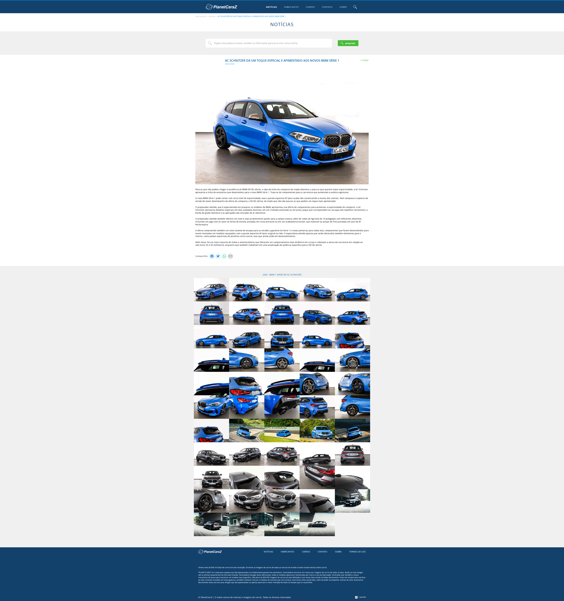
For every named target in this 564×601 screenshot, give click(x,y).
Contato (327, 7)
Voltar (365, 60)
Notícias (271, 7)
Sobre (343, 7)
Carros (310, 7)
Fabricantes (291, 7)
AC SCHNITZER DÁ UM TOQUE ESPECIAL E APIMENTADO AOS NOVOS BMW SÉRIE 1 (252, 16)
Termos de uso (357, 551)
